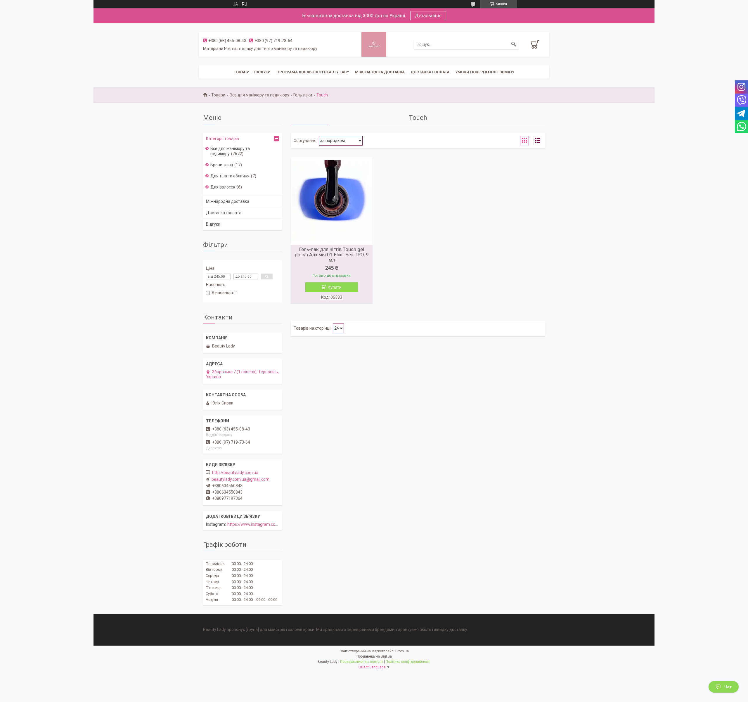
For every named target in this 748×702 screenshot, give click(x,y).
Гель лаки (302, 95)
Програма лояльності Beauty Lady (312, 72)
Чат (728, 686)
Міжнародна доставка (380, 72)
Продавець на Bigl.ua (374, 656)
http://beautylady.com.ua (235, 472)
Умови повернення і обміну (484, 72)
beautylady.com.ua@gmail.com (240, 479)
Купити (335, 287)
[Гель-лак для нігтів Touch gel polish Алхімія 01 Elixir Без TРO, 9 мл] (332, 201)
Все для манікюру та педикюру (259, 95)
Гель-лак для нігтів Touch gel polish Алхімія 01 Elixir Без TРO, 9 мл (332, 254)
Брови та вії (221, 164)
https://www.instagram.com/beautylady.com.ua (271, 524)
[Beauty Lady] (373, 44)
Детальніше (428, 15)
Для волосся (222, 187)
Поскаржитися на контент (361, 662)
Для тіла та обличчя (230, 176)
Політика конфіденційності (408, 662)
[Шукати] (513, 44)
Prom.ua (402, 651)
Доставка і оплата (430, 72)
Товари (218, 95)
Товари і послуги (252, 72)
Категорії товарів (222, 138)
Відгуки (213, 224)
